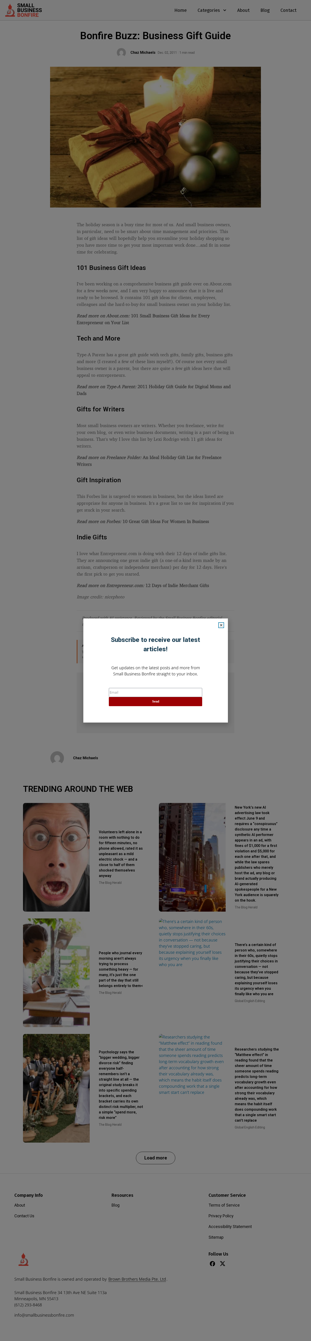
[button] (221, 625)
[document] (155, 670)
